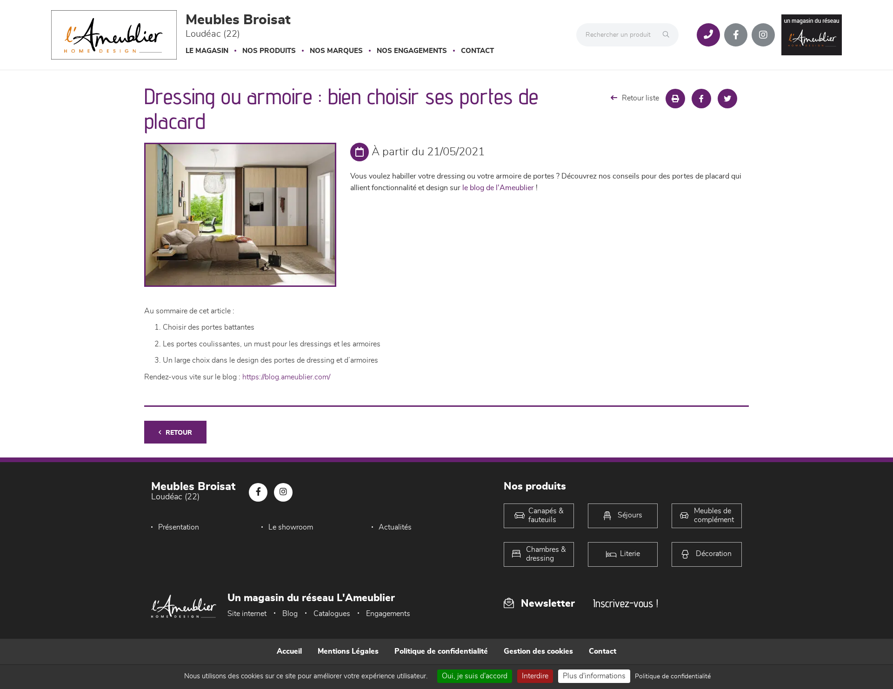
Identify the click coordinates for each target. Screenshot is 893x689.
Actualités (395, 527)
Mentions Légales (348, 651)
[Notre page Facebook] (735, 34)
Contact (477, 50)
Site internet (247, 613)
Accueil (289, 651)
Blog (290, 613)
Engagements (388, 613)
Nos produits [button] (269, 50)
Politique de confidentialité (441, 651)
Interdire (535, 676)
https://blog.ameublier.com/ (286, 377)
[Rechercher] (668, 34)
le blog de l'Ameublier (498, 188)
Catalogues (331, 613)
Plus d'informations (594, 676)
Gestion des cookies (538, 651)
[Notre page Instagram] (763, 34)
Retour (179, 433)
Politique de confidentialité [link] (673, 676)
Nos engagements (412, 50)
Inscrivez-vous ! (625, 603)
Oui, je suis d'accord (474, 676)
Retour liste (640, 98)
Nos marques (336, 50)
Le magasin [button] (207, 50)
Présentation (178, 527)
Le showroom (290, 527)
